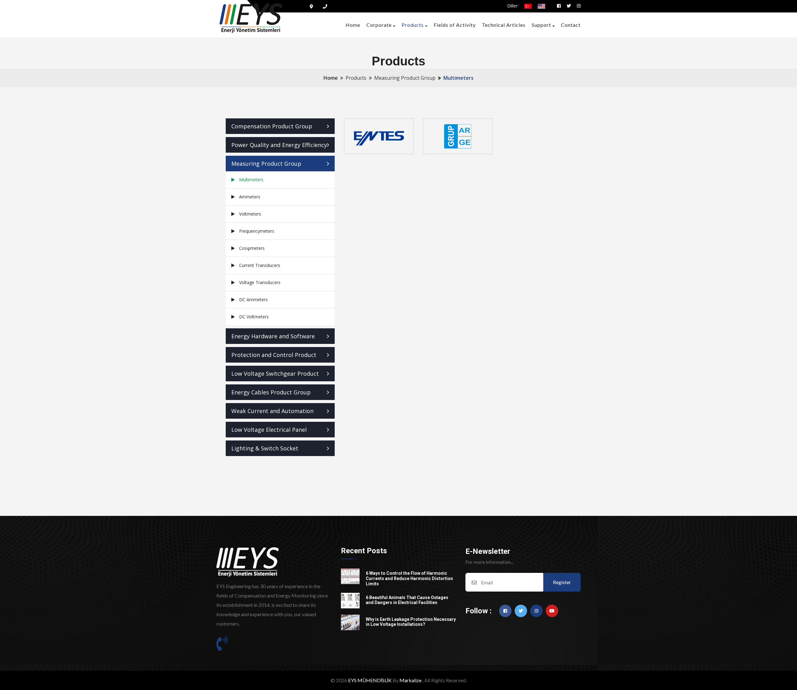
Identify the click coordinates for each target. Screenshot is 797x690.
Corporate (379, 25)
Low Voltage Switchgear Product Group (275, 375)
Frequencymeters (256, 231)
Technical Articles (504, 25)
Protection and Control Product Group (273, 357)
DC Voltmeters (254, 317)
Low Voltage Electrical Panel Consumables (269, 431)
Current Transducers (259, 265)
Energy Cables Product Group (271, 392)
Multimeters (251, 180)
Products (413, 25)
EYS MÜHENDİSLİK (370, 680)
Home (353, 25)
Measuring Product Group (266, 163)
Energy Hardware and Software (273, 336)
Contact (571, 25)
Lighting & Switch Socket (264, 448)
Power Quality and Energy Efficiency (279, 145)
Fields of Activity (455, 25)
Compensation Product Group (271, 126)
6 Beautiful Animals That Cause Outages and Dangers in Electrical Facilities (407, 600)
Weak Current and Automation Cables (272, 413)
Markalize (410, 680)
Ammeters (249, 197)
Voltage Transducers (260, 282)
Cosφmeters (252, 248)
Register (562, 582)
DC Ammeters (253, 299)
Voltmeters (250, 214)
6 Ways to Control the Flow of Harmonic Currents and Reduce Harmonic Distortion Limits (409, 578)
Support (541, 25)
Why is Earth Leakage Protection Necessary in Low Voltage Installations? (411, 622)
